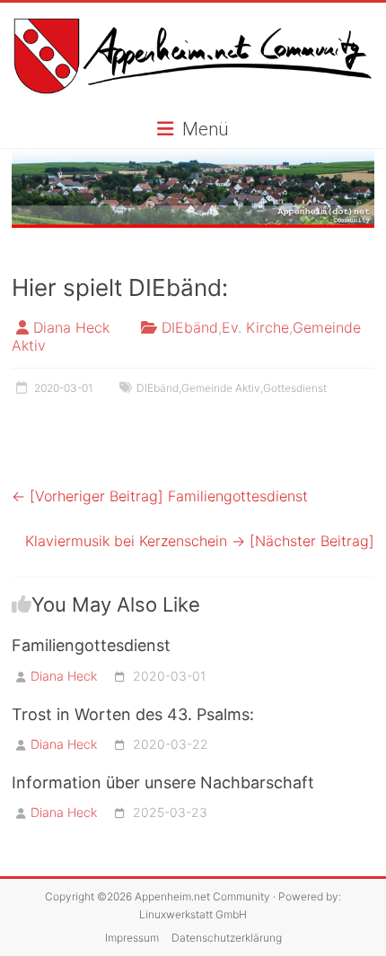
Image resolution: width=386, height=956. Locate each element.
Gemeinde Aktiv (220, 388)
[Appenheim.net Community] (193, 189)
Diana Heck (71, 327)
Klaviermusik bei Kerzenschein (199, 541)
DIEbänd (190, 327)
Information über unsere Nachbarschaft (163, 782)
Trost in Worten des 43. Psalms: (133, 714)
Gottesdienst (295, 388)
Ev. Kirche (255, 327)
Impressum (132, 937)
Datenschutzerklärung (226, 937)
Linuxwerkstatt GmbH (193, 914)
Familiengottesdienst (160, 496)
